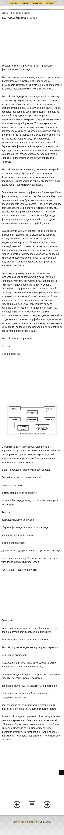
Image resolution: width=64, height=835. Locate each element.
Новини (25, 3)
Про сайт (50, 3)
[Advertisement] (32, 42)
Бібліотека (37, 3)
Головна (13, 3)
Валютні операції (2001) (16, 12)
